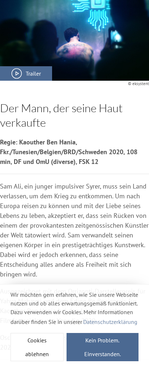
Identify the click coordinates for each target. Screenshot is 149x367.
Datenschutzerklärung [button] (110, 321)
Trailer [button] (33, 73)
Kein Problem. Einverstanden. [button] (102, 347)
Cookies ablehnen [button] (37, 347)
